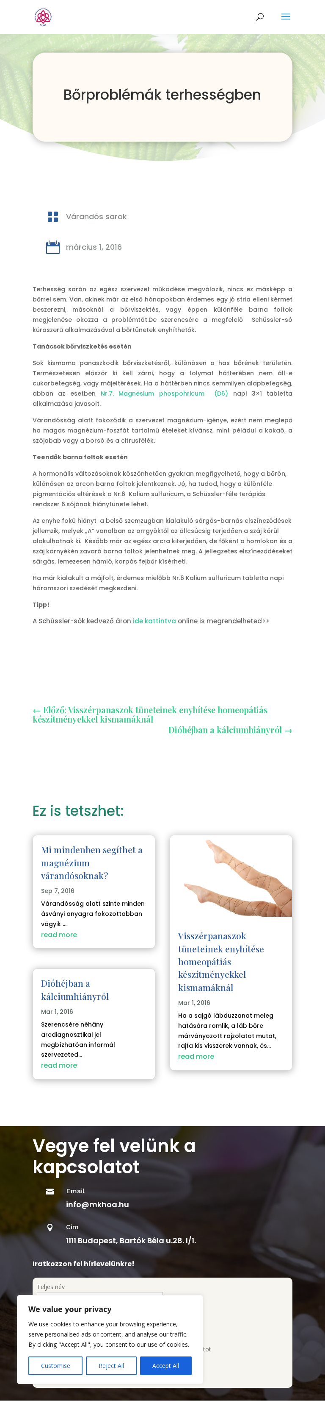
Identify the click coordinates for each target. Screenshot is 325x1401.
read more (59, 935)
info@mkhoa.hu (97, 1204)
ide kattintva (154, 621)
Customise (55, 1366)
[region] (110, 1339)
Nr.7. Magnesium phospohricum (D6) (165, 393)
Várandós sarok (96, 216)
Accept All (165, 1366)
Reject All (111, 1366)
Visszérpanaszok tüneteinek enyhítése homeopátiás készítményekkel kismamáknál (221, 961)
